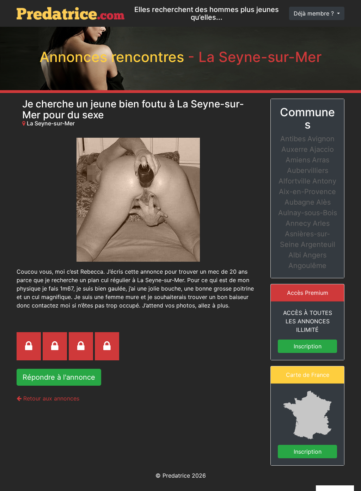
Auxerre (294, 149)
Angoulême (307, 265)
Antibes (293, 139)
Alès (323, 202)
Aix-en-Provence (307, 191)
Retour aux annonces (50, 398)
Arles (321, 223)
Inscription (308, 346)
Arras (320, 160)
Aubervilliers (307, 170)
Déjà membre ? (315, 13)
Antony (324, 181)
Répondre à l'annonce (59, 377)
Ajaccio (322, 149)
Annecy (298, 223)
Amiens (298, 160)
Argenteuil (318, 244)
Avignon (321, 139)
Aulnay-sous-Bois (307, 213)
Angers (314, 255)
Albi (294, 255)
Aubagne (299, 202)
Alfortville (295, 181)
